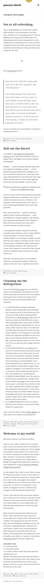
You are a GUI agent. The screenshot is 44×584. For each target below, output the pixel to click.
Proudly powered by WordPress (13, 581)
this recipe (20, 289)
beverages (21, 139)
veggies (13, 424)
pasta (35, 424)
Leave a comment (10, 141)
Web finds (29, 139)
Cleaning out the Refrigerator (15, 282)
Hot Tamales (23, 317)
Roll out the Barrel (16, 148)
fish (20, 424)
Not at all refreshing (18, 24)
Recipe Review (34, 422)
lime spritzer (32, 412)
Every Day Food (9, 539)
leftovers (26, 422)
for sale (21, 381)
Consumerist (12, 71)
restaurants (7, 424)
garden (24, 424)
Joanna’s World (12, 5)
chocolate (30, 574)
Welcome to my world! (19, 433)
